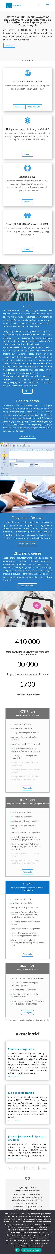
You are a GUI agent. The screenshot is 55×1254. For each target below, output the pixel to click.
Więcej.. (27, 154)
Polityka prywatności (31, 1250)
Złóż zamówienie (27, 585)
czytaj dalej (14, 1076)
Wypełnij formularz (27, 543)
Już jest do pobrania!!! (21, 1092)
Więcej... (9, 58)
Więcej (27, 391)
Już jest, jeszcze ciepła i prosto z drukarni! (27, 1138)
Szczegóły (27, 788)
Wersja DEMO (34, 106)
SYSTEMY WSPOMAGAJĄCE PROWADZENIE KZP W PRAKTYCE (27, 20)
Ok (17, 1250)
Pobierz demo (27, 436)
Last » (44, 1168)
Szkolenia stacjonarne (21, 1049)
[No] (51, 1232)
